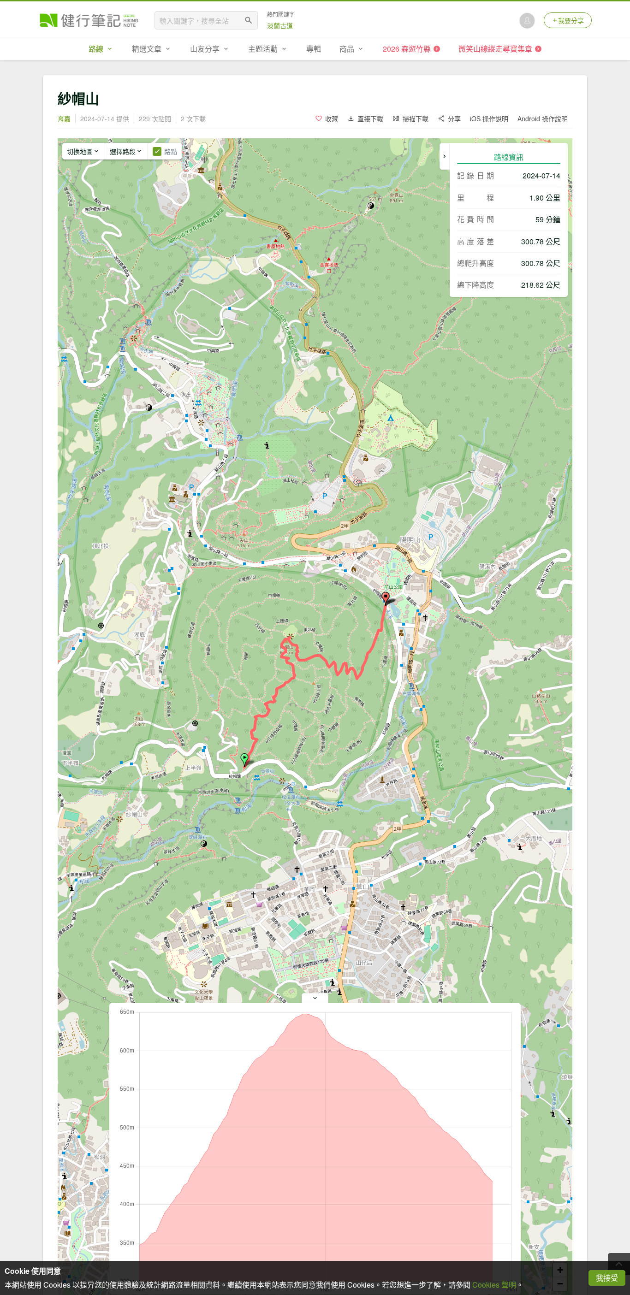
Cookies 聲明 (494, 1284)
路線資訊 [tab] (508, 157)
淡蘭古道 (280, 25)
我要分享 (571, 20)
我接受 (607, 1277)
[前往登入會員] (527, 20)
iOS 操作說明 (489, 118)
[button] (244, 760)
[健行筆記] (89, 20)
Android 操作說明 (542, 118)
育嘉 (64, 118)
